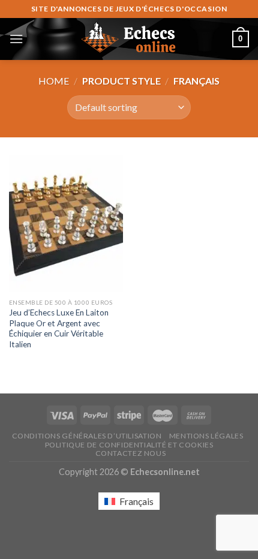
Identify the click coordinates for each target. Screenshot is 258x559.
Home (53, 80)
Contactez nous (130, 453)
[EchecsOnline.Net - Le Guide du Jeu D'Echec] (129, 39)
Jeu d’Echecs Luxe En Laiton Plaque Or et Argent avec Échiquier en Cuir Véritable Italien (59, 328)
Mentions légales (206, 435)
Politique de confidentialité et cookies (129, 444)
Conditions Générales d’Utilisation (87, 435)
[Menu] (16, 38)
